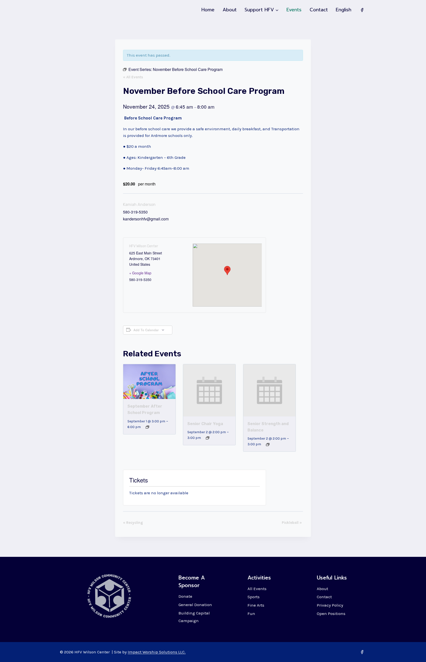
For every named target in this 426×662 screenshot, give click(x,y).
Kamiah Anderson (139, 204)
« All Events (133, 77)
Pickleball (292, 522)
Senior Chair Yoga (205, 423)
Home (207, 9)
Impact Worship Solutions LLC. (157, 651)
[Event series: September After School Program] (147, 427)
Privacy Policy (330, 605)
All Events (257, 588)
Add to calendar (146, 330)
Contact (319, 9)
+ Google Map (140, 272)
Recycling (133, 522)
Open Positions (331, 613)
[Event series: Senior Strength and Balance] (267, 444)
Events (294, 9)
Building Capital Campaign (194, 617)
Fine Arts (256, 605)
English (343, 9)
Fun (251, 613)
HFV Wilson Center (143, 246)
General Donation (195, 604)
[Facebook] (362, 10)
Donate (185, 596)
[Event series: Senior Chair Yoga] (207, 437)
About (230, 9)
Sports (254, 596)
